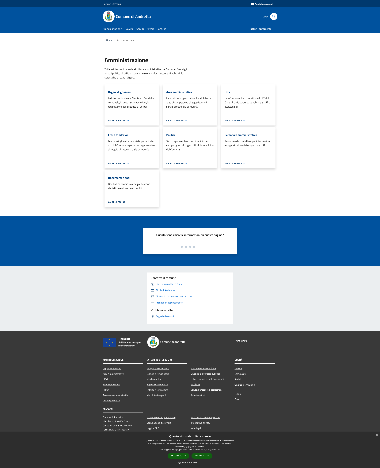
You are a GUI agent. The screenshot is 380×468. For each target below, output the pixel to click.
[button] (190, 462)
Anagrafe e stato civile (158, 368)
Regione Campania (112, 4)
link (218, 449)
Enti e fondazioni (111, 384)
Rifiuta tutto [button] (202, 455)
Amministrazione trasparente (205, 417)
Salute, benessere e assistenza (206, 389)
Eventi (238, 399)
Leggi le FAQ (153, 428)
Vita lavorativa (154, 379)
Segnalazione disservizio (159, 423)
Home (109, 40)
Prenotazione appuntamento (161, 417)
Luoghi (238, 394)
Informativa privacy (200, 423)
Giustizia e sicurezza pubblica (205, 373)
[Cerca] (273, 16)
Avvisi (238, 379)
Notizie (238, 368)
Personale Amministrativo (116, 395)
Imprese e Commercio (157, 384)
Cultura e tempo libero (158, 374)
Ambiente (195, 384)
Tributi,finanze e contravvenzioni (207, 379)
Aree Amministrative (113, 374)
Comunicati (240, 374)
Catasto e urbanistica (157, 390)
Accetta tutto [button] (178, 456)
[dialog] (190, 450)
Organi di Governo (112, 368)
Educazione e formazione (203, 368)
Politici (106, 390)
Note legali (196, 428)
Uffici (105, 379)
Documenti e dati (111, 400)
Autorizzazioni (198, 395)
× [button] (377, 435)
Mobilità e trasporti (156, 395)
